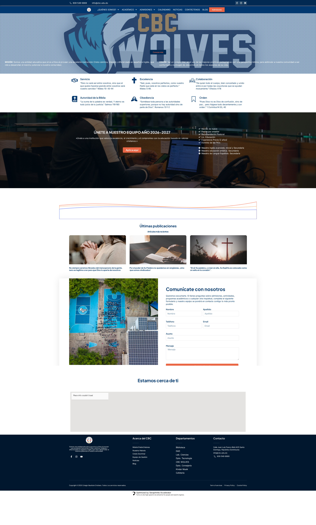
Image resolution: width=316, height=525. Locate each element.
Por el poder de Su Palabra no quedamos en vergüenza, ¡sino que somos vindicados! (157, 269)
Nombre (170, 309)
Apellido (207, 309)
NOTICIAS (177, 9)
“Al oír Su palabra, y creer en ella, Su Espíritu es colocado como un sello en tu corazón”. (218, 269)
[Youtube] (245, 3)
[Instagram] (241, 3)
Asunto (169, 333)
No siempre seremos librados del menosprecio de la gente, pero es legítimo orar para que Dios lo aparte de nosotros (95, 269)
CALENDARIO (164, 9)
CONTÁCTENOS (192, 9)
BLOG (205, 9)
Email (205, 321)
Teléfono (170, 321)
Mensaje (170, 346)
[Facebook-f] (237, 3)
